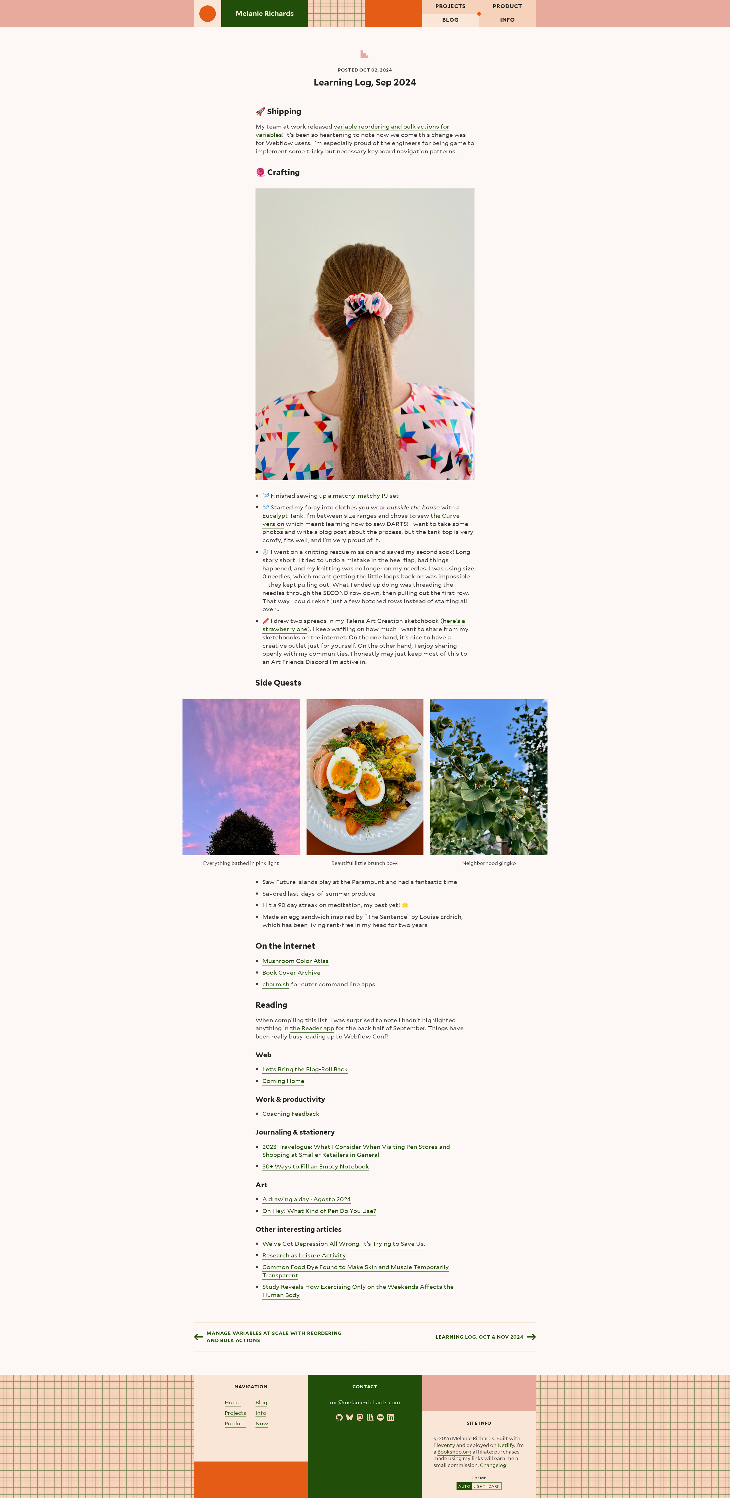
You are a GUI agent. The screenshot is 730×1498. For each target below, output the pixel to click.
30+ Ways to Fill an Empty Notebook (315, 1166)
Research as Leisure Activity (304, 1255)
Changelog (493, 1465)
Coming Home (283, 1081)
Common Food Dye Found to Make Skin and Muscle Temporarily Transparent (355, 1271)
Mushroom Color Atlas (295, 961)
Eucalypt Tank (282, 515)
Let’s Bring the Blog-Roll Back (305, 1069)
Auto (464, 1486)
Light (479, 1486)
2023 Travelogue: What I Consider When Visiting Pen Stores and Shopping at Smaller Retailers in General (356, 1151)
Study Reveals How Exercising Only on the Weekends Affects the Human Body (358, 1291)
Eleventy (444, 1445)
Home (233, 1402)
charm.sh (275, 984)
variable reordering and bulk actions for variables (352, 131)
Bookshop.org (454, 1451)
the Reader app (312, 1028)
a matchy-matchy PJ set (363, 495)
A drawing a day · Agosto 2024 (306, 1199)
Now (262, 1423)
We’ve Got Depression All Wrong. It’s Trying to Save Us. (343, 1243)
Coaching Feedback (290, 1113)
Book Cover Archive (291, 972)
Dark (494, 1486)
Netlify (506, 1445)
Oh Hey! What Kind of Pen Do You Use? (319, 1211)
